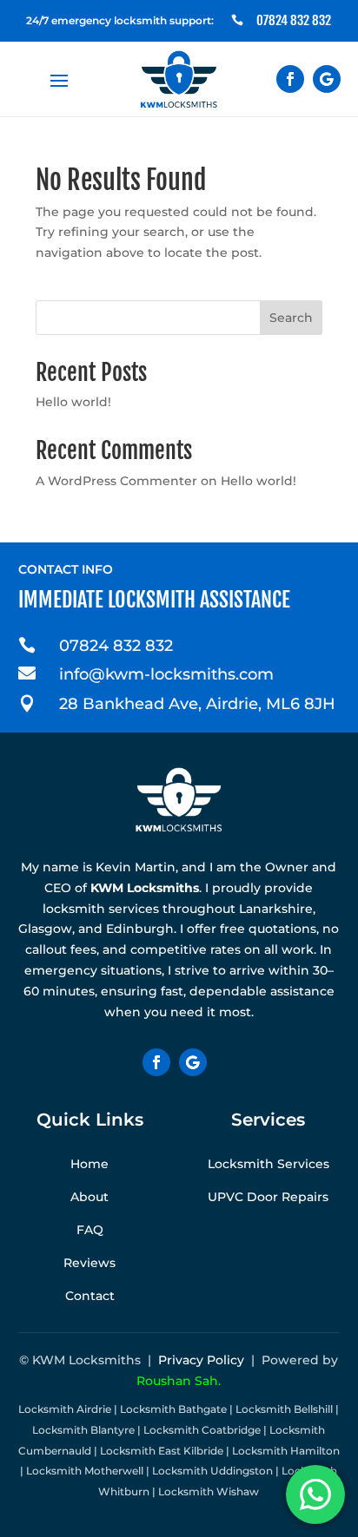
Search (291, 317)
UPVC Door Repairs (268, 1197)
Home (89, 1164)
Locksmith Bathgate (173, 1408)
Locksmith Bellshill (284, 1408)
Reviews (89, 1263)
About (89, 1197)
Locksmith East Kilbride (161, 1450)
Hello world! (73, 402)
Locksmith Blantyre (83, 1429)
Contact (90, 1296)
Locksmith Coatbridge (202, 1429)
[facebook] (290, 79)
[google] (327, 79)
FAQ (89, 1230)
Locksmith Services (268, 1164)
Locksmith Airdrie (64, 1408)
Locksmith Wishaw (208, 1491)
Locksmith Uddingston (212, 1470)
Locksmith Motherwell (84, 1470)
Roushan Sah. (178, 1381)
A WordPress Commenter (116, 481)
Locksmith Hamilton (286, 1450)
